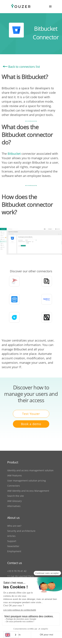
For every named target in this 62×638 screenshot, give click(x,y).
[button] (50, 7)
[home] (17, 7)
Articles (11, 536)
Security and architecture (21, 530)
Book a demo (31, 424)
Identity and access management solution (30, 470)
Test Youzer (31, 414)
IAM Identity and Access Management (28, 490)
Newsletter (13, 546)
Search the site (15, 495)
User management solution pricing (26, 480)
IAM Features (14, 475)
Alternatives (14, 506)
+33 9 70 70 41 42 (16, 571)
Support (11, 541)
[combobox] (11, 635)
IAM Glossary (14, 501)
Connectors (13, 485)
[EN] (10, 635)
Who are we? (14, 525)
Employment (14, 551)
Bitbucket (14, 154)
